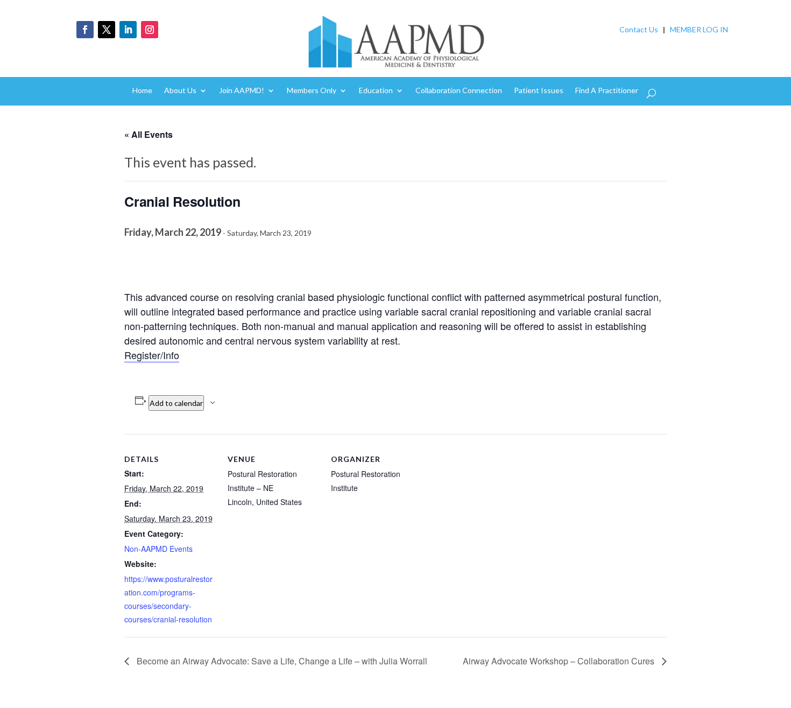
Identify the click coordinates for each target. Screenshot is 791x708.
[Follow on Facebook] (85, 29)
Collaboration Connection (458, 91)
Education (376, 91)
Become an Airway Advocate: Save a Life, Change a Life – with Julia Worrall (281, 661)
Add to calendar (176, 403)
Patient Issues (538, 91)
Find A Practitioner (606, 91)
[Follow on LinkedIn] (128, 29)
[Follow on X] (106, 29)
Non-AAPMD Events (158, 548)
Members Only (311, 91)
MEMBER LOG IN (699, 29)
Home (142, 91)
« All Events (148, 134)
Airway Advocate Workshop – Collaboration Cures (559, 661)
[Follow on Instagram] (149, 29)
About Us (180, 91)
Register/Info (151, 355)
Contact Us (638, 29)
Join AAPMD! (241, 91)
